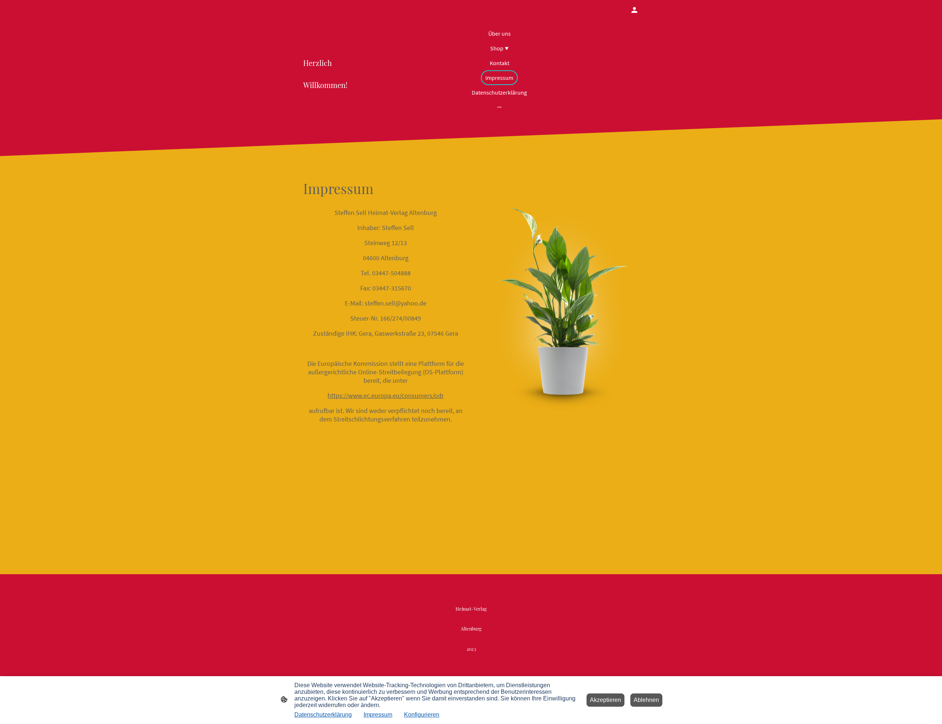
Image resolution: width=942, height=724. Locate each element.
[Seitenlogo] (471, 660)
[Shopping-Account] (634, 10)
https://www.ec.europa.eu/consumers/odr (385, 395)
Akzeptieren (605, 700)
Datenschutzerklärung (323, 714)
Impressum (378, 714)
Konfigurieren (421, 714)
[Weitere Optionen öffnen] (499, 107)
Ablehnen (646, 700)
